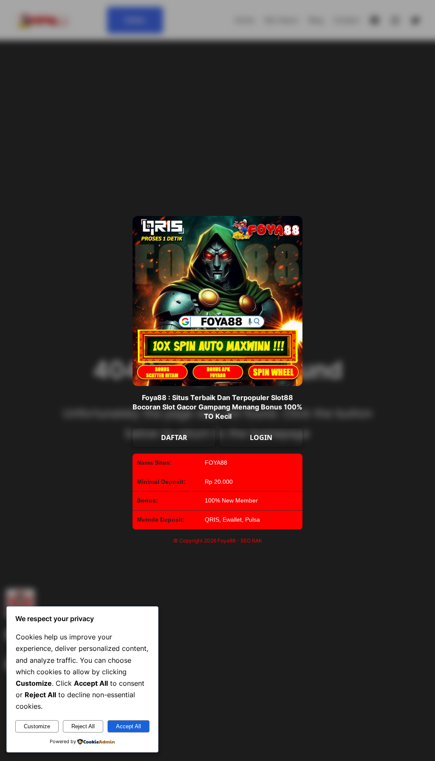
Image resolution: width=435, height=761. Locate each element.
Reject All (83, 726)
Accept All (128, 726)
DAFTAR (174, 437)
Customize (37, 726)
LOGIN (261, 437)
